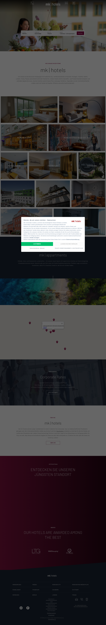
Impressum (42, 248)
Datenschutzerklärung (72, 239)
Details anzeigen (34, 237)
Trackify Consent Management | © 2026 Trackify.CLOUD (69, 248)
